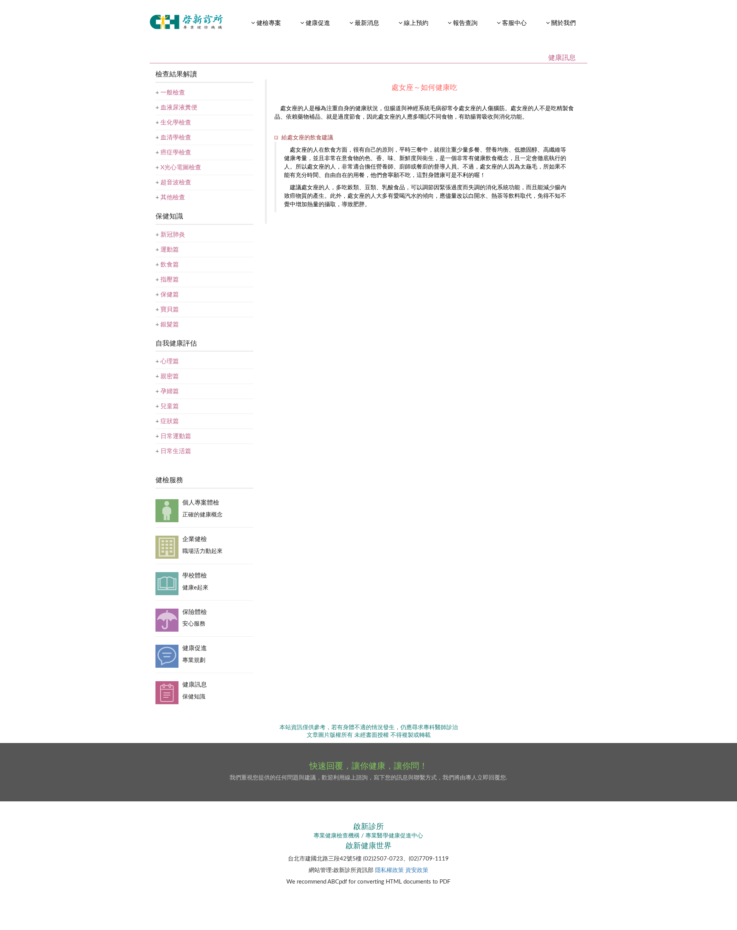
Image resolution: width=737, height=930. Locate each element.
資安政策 (416, 870)
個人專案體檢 (200, 503)
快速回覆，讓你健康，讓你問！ (368, 766)
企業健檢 (194, 539)
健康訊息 (194, 685)
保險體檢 (194, 612)
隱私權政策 (389, 870)
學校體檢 (194, 576)
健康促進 (194, 648)
